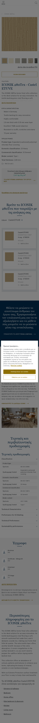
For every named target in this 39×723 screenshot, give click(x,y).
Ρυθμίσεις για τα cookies (19, 377)
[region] (19, 361)
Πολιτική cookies (16, 365)
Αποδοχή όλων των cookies (19, 371)
